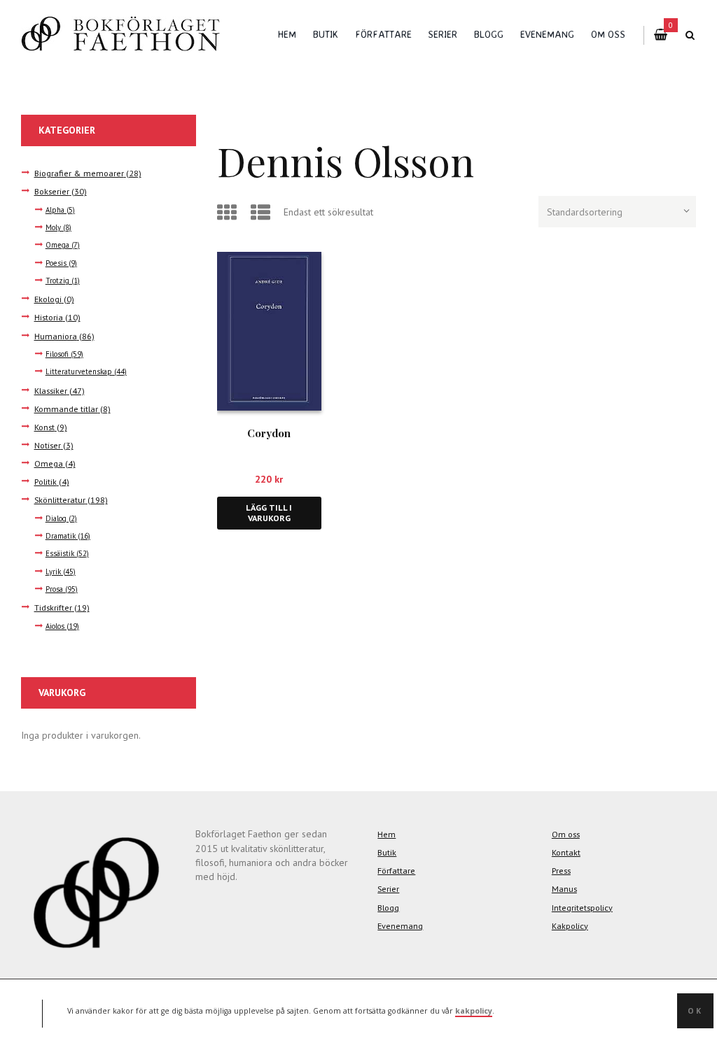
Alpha (55, 210)
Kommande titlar (66, 408)
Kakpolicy (570, 925)
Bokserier (51, 191)
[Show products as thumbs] (229, 212)
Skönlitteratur (59, 499)
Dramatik (61, 536)
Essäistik (60, 553)
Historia (48, 316)
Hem (287, 34)
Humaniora (55, 335)
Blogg (488, 34)
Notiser (47, 444)
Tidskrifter (53, 607)
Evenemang (547, 34)
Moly (53, 227)
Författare (383, 34)
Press (561, 870)
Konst (44, 426)
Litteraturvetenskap (79, 371)
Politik (45, 481)
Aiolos (55, 626)
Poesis (56, 263)
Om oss (608, 34)
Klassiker (50, 390)
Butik (325, 34)
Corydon (269, 433)
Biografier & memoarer (79, 172)
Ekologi (48, 298)
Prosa (54, 589)
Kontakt (566, 852)
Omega (57, 245)
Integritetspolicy (582, 907)
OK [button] (695, 1011)
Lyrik (53, 571)
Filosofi (57, 354)
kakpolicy (473, 1011)
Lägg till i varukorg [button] (269, 513)
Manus (564, 888)
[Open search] (690, 35)
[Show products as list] (262, 212)
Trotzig (57, 280)
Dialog (56, 518)
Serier (442, 34)
